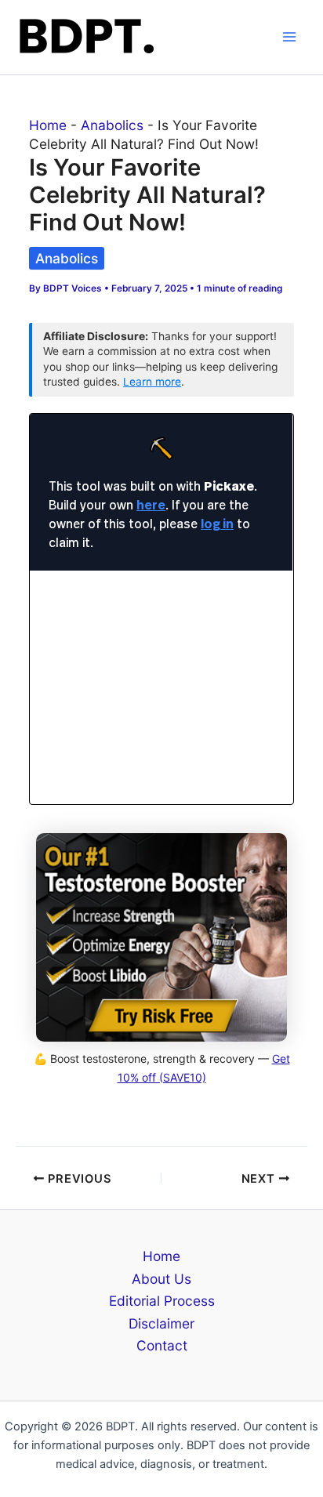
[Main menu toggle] (289, 37)
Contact (161, 1345)
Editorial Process (162, 1300)
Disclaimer (161, 1323)
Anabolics (112, 125)
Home (48, 125)
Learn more (152, 381)
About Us (161, 1278)
